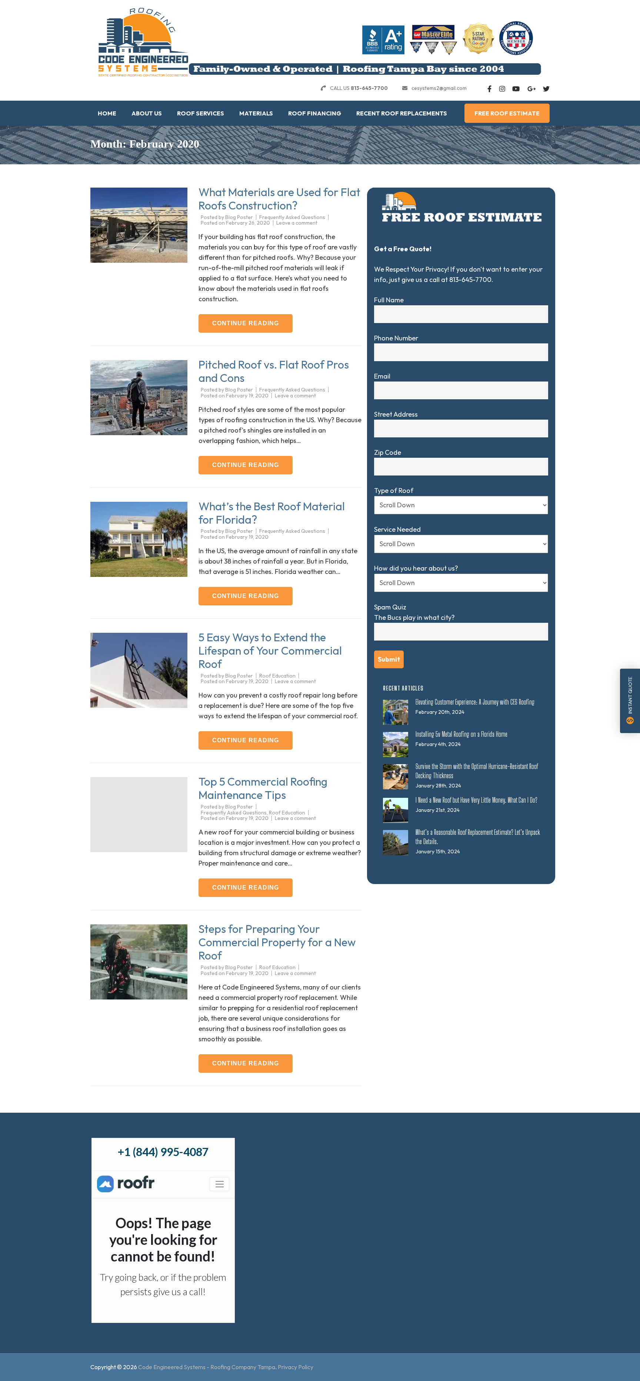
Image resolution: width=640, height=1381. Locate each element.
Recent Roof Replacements (401, 113)
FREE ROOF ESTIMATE (507, 113)
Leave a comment (296, 222)
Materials (256, 113)
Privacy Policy (295, 1367)
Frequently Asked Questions (292, 217)
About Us (146, 113)
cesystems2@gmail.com (439, 88)
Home (107, 113)
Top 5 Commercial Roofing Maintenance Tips (263, 788)
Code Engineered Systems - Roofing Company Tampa (206, 1367)
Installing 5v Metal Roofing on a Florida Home (461, 734)
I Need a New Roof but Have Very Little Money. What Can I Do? (476, 800)
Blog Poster (239, 217)
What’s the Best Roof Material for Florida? (272, 513)
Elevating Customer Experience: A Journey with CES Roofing (475, 702)
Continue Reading (245, 323)
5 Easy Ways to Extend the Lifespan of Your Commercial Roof (270, 650)
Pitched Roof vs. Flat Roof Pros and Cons (274, 371)
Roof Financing (314, 113)
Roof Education (277, 675)
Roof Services (200, 113)
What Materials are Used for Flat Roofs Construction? (279, 198)
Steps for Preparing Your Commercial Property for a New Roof (277, 942)
